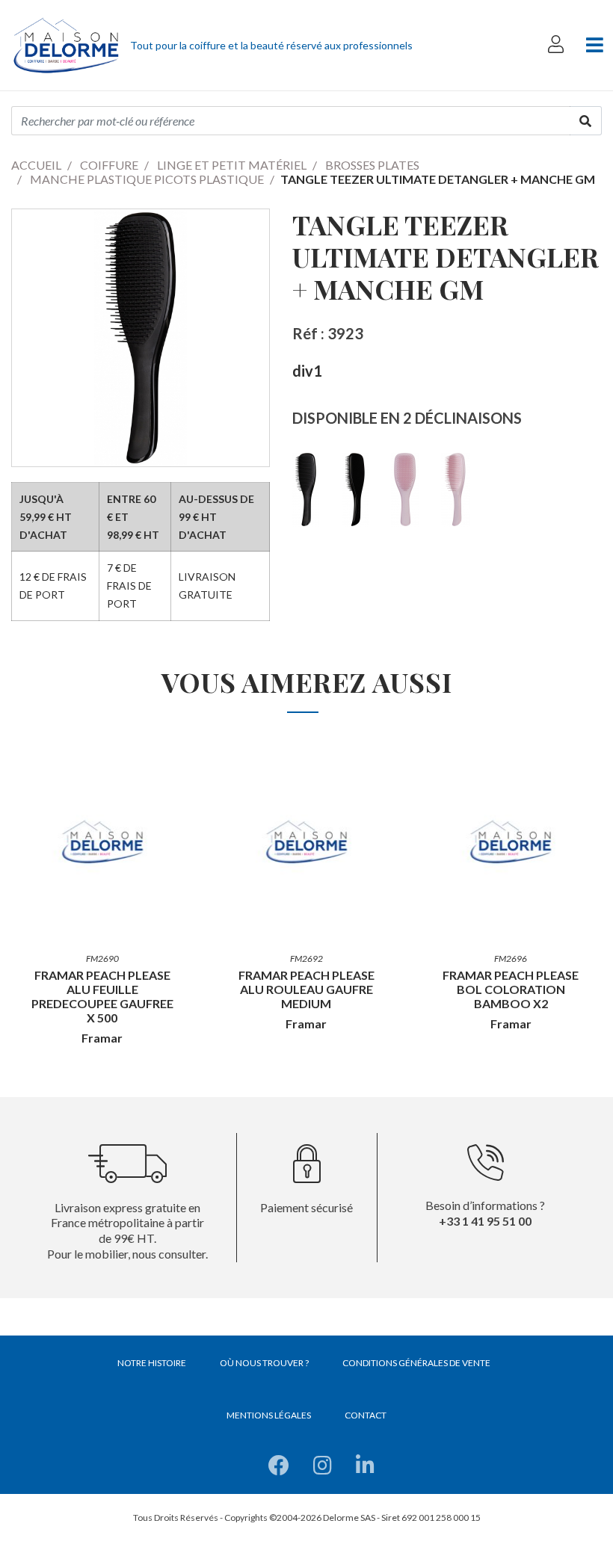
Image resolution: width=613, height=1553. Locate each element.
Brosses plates (372, 165)
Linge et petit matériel (231, 165)
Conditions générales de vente (416, 1362)
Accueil (36, 165)
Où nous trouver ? (264, 1362)
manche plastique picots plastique (147, 179)
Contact (365, 1415)
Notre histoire (151, 1362)
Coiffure (109, 165)
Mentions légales (269, 1415)
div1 (307, 371)
